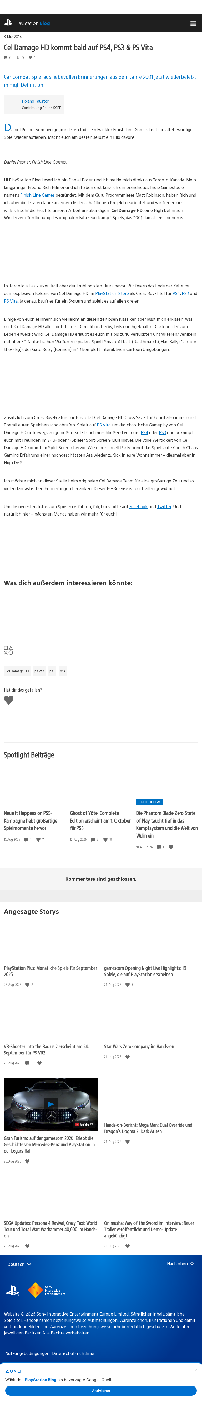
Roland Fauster (35, 100)
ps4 (62, 671)
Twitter (164, 506)
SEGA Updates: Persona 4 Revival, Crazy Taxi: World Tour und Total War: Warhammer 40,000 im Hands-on (50, 1229)
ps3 (52, 671)
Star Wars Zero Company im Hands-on (139, 1046)
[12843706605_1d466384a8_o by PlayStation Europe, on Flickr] (101, 548)
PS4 (176, 293)
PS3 (185, 293)
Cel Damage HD (17, 671)
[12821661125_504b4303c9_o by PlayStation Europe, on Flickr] (101, 252)
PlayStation (32, 23)
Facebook (138, 506)
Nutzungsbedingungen (27, 1353)
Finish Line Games (37, 195)
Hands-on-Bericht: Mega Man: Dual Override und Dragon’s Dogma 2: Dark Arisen (148, 1128)
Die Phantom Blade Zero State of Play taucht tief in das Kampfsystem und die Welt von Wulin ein (167, 824)
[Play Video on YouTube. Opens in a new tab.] (84, 1124)
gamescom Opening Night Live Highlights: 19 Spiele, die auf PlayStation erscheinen (145, 971)
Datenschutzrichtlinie (73, 1353)
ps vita (39, 671)
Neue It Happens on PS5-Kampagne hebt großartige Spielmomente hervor (30, 820)
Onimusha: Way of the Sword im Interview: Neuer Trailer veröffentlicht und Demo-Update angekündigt (149, 1229)
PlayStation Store (112, 293)
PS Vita (11, 301)
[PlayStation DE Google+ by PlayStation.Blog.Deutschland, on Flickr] (101, 612)
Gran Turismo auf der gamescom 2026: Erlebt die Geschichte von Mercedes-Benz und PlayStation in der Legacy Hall (49, 1144)
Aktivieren (101, 1391)
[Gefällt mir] (39, 839)
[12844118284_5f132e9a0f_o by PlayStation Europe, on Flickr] (101, 383)
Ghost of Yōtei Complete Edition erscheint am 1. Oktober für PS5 (100, 820)
